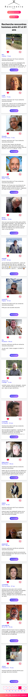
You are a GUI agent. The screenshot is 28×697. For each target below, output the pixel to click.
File (3, 340)
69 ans (11, 464)
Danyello (4, 136)
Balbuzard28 (5, 177)
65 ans (10, 627)
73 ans (8, 97)
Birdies (4, 217)
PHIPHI (4, 503)
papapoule (5, 544)
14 (21, 691)
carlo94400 (5, 584)
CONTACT (24, 695)
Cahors (4, 97)
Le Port (4, 260)
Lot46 (3, 95)
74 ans (9, 56)
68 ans (7, 545)
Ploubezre (4, 341)
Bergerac (4, 219)
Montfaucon (5, 464)
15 (24, 691)
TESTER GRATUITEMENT (14, 12)
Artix (3, 545)
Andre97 (4, 258)
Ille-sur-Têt (5, 627)
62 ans (9, 260)
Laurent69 (4, 421)
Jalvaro (4, 666)
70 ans (9, 219)
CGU (10, 695)
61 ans (9, 300)
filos (3, 54)
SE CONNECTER (14, 16)
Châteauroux (5, 667)
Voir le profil (14, 70)
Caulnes (4, 56)
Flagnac (4, 300)
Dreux (3, 178)
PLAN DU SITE (16, 695)
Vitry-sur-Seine (6, 586)
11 (12, 691)
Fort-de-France (6, 137)
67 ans (13, 586)
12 (15, 691)
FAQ (6, 695)
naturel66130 (5, 625)
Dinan (3, 504)
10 (9, 691)
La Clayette (5, 423)
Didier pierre (5, 462)
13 (18, 691)
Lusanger (4, 382)
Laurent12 (4, 299)
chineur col (5, 381)
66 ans (10, 341)
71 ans (13, 137)
